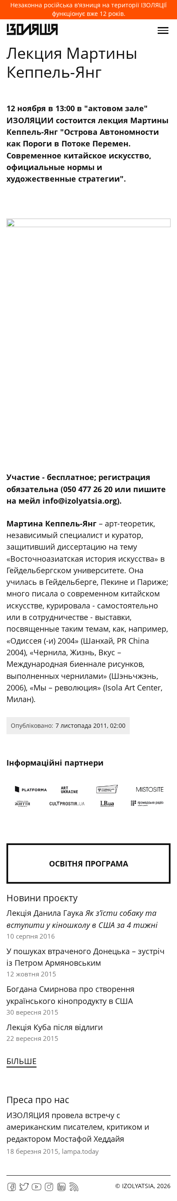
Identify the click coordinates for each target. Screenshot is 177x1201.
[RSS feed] (74, 1190)
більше (21, 1061)
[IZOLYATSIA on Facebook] (11, 1190)
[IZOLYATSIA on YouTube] (36, 1190)
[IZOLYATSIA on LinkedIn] (61, 1190)
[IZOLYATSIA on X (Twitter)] (24, 1190)
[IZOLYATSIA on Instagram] (49, 1190)
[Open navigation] (163, 30)
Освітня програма (88, 863)
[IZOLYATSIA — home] (32, 30)
